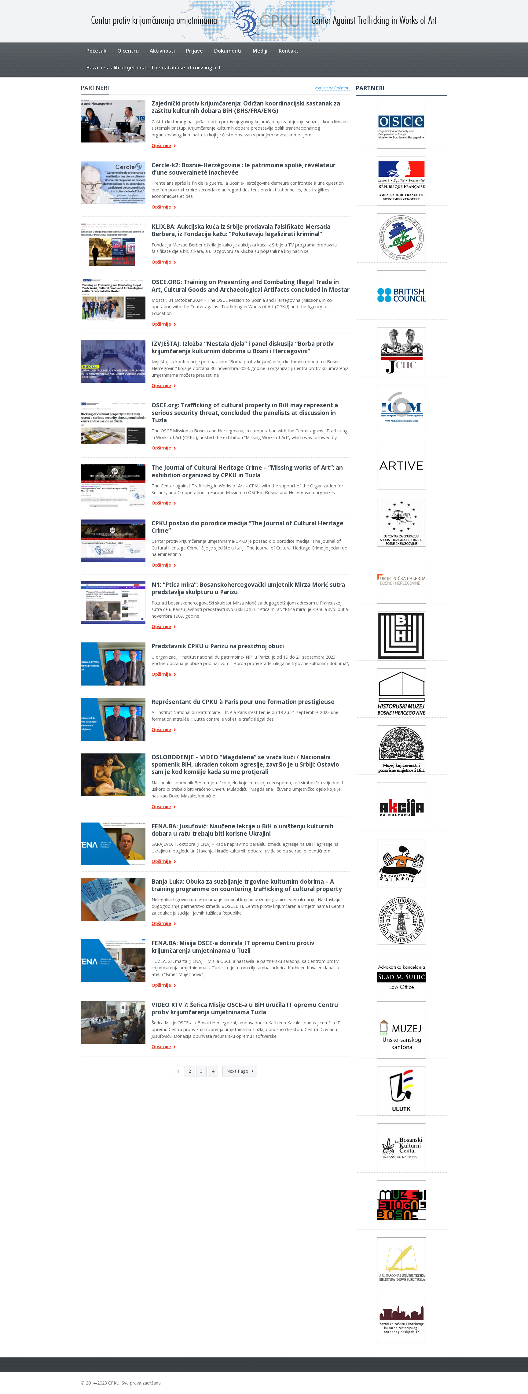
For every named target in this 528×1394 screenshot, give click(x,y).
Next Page (237, 1071)
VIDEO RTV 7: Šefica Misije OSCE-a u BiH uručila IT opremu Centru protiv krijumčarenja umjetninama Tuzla (245, 1008)
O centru (128, 50)
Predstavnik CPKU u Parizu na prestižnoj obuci (218, 646)
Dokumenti (227, 50)
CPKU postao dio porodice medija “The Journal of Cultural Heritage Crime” (247, 526)
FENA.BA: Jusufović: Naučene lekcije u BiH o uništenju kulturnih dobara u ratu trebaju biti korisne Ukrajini (242, 829)
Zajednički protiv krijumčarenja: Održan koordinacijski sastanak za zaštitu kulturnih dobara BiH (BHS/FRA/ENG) (246, 106)
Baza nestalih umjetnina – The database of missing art (153, 67)
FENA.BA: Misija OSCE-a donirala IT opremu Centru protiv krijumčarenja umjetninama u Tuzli (233, 946)
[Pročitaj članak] (113, 101)
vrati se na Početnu (332, 88)
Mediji (259, 50)
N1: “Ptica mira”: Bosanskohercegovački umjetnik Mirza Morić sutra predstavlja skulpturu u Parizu (248, 588)
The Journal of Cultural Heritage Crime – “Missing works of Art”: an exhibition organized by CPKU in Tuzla (247, 471)
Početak (96, 50)
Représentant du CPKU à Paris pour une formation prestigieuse (243, 701)
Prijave (194, 50)
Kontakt (288, 50)
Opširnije (161, 145)
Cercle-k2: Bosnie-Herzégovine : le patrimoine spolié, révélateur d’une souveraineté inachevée (244, 168)
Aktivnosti (162, 50)
